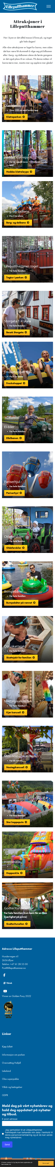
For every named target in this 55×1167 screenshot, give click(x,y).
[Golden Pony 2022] (27, 1009)
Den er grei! (46, 1163)
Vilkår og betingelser (12, 1087)
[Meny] (48, 6)
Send (7, 1144)
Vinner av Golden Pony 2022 (16, 996)
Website (4, 1099)
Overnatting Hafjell (11, 1062)
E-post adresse (9, 1119)
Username (5, 1099)
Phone (3, 1099)
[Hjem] (20, 6)
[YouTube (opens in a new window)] (27, 991)
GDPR (5, 1095)
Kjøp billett (7, 1046)
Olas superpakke (10, 1079)
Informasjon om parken (13, 1054)
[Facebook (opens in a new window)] (27, 975)
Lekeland (6, 1071)
